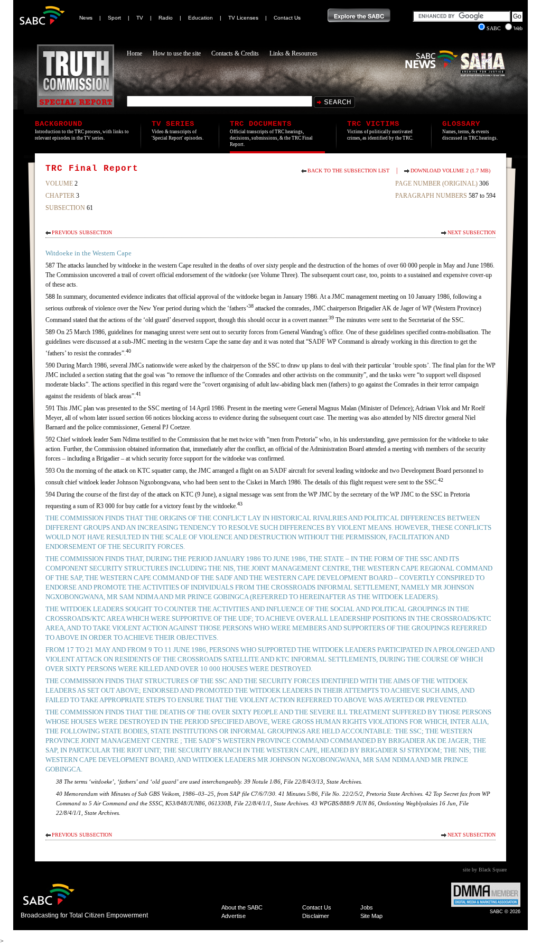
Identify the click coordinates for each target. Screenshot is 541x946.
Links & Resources (293, 53)
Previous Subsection (82, 232)
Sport (114, 18)
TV (139, 18)
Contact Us (287, 18)
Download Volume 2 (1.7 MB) (450, 170)
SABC (494, 28)
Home (134, 53)
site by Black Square (485, 869)
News (85, 18)
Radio (165, 18)
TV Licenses (243, 18)
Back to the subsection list (348, 170)
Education (200, 18)
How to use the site (177, 53)
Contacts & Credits (235, 53)
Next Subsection (471, 232)
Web (518, 28)
